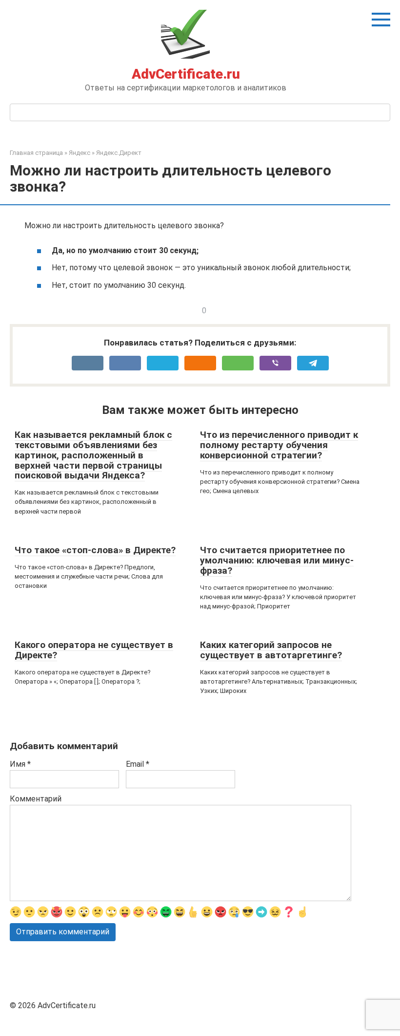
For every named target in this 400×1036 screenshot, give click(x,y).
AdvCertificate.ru (186, 74)
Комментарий (35, 798)
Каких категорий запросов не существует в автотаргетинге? (271, 650)
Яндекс (79, 152)
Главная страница (36, 152)
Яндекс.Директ (118, 152)
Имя (20, 764)
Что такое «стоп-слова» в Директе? (95, 550)
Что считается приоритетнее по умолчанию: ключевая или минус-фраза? (277, 560)
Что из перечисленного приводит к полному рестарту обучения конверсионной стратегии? (279, 445)
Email (137, 764)
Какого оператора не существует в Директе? (94, 650)
